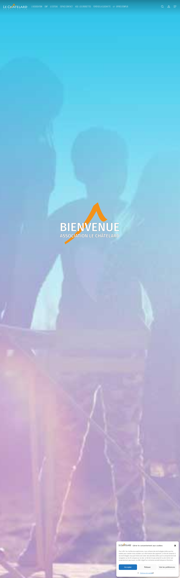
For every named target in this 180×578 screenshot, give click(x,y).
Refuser (147, 567)
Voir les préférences (167, 567)
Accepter (128, 567)
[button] (175, 545)
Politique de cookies (146, 573)
